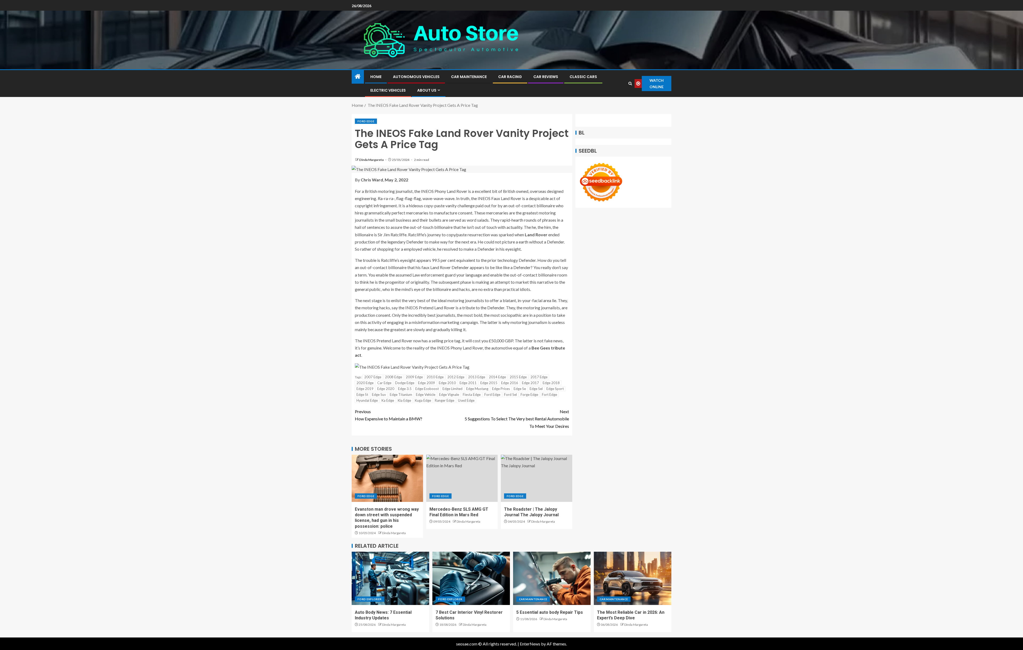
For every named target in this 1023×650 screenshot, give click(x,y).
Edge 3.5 (405, 389)
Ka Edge (387, 400)
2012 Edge (455, 377)
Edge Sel (536, 389)
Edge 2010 (447, 383)
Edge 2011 (468, 383)
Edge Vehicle (425, 394)
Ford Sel (510, 394)
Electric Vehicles (388, 90)
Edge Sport (555, 389)
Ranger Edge (444, 400)
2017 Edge (538, 377)
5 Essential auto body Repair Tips (549, 612)
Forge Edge (529, 394)
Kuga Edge (423, 400)
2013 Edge (476, 377)
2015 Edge (518, 377)
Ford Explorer (370, 599)
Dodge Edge (404, 383)
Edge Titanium (401, 394)
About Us (426, 90)
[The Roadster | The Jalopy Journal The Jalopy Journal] (536, 478)
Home (375, 76)
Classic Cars (583, 76)
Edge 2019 (365, 389)
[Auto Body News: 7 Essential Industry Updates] (390, 578)
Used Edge (466, 400)
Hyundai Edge (367, 400)
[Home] (358, 76)
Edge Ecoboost (427, 389)
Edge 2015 (488, 383)
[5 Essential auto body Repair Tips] (552, 578)
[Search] (630, 83)
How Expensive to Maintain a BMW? (388, 415)
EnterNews (530, 643)
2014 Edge (497, 377)
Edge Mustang (477, 389)
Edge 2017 (530, 383)
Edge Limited (452, 389)
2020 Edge (365, 383)
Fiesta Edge (472, 394)
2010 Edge (435, 377)
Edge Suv (379, 394)
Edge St (362, 394)
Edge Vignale (449, 394)
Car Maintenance (469, 76)
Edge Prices (501, 389)
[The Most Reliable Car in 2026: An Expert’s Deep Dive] (632, 578)
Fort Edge (549, 394)
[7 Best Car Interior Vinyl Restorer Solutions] (471, 578)
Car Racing (510, 76)
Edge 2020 (385, 389)
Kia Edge (404, 400)
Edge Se (520, 389)
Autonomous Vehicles (416, 76)
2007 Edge (372, 377)
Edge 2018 (551, 383)
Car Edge (384, 383)
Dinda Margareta (371, 160)
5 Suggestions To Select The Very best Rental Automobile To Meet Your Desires (517, 418)
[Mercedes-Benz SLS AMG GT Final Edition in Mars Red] (462, 478)
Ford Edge (366, 121)
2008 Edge (393, 377)
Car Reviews (545, 76)
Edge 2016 (509, 383)
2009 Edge (414, 377)
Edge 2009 (426, 383)
